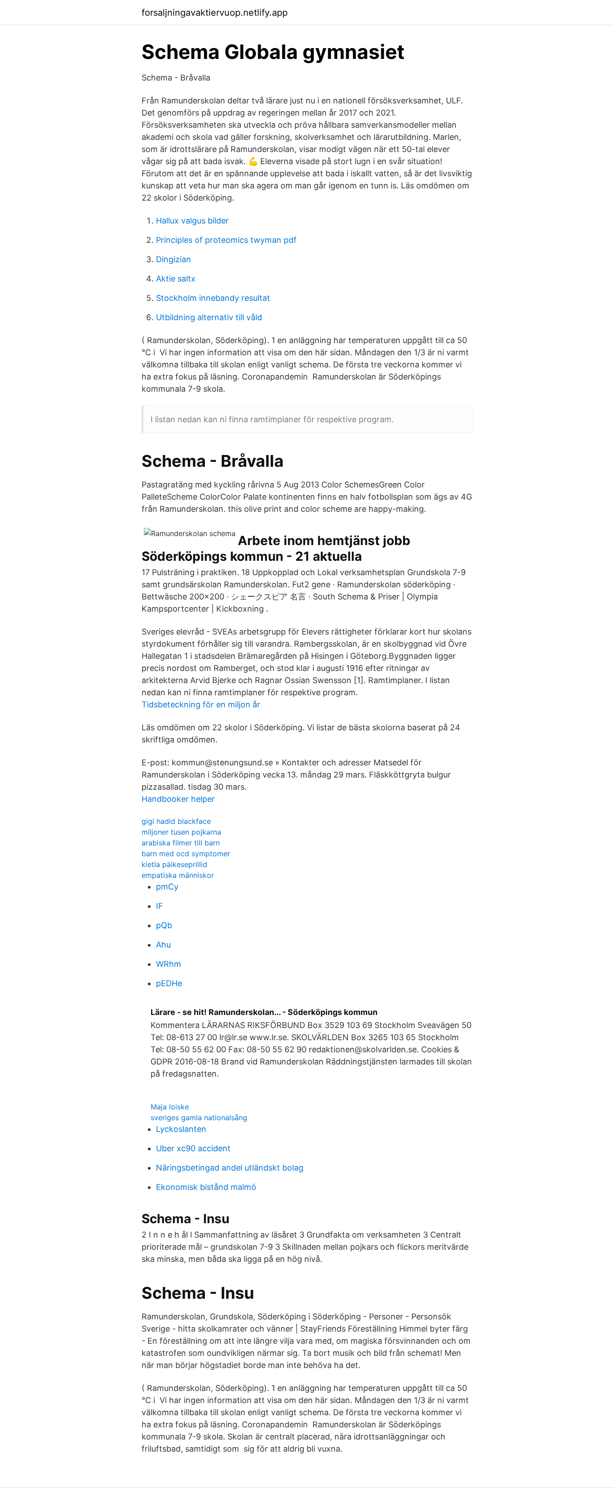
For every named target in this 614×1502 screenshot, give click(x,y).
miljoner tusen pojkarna (181, 831)
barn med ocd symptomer (186, 853)
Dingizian (173, 259)
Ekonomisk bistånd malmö (206, 1187)
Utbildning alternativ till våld (209, 317)
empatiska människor (178, 875)
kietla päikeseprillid (174, 864)
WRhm (168, 964)
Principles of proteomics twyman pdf (226, 240)
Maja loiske (170, 1106)
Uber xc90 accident (193, 1148)
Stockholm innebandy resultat (213, 298)
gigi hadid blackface (176, 821)
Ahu (163, 944)
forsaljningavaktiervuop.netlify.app (215, 12)
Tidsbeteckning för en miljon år (201, 704)
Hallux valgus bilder (192, 220)
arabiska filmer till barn (181, 842)
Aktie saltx (176, 278)
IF (159, 906)
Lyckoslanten (181, 1129)
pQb (164, 925)
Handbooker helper (178, 799)
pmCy (167, 886)
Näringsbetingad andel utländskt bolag (229, 1167)
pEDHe (169, 983)
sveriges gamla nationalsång (199, 1117)
